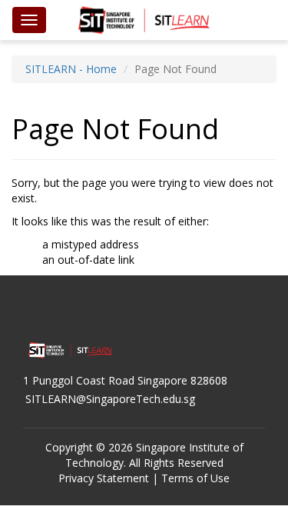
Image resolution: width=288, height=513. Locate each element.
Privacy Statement (103, 478)
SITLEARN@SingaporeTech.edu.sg (110, 398)
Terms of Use (195, 478)
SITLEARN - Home (71, 69)
